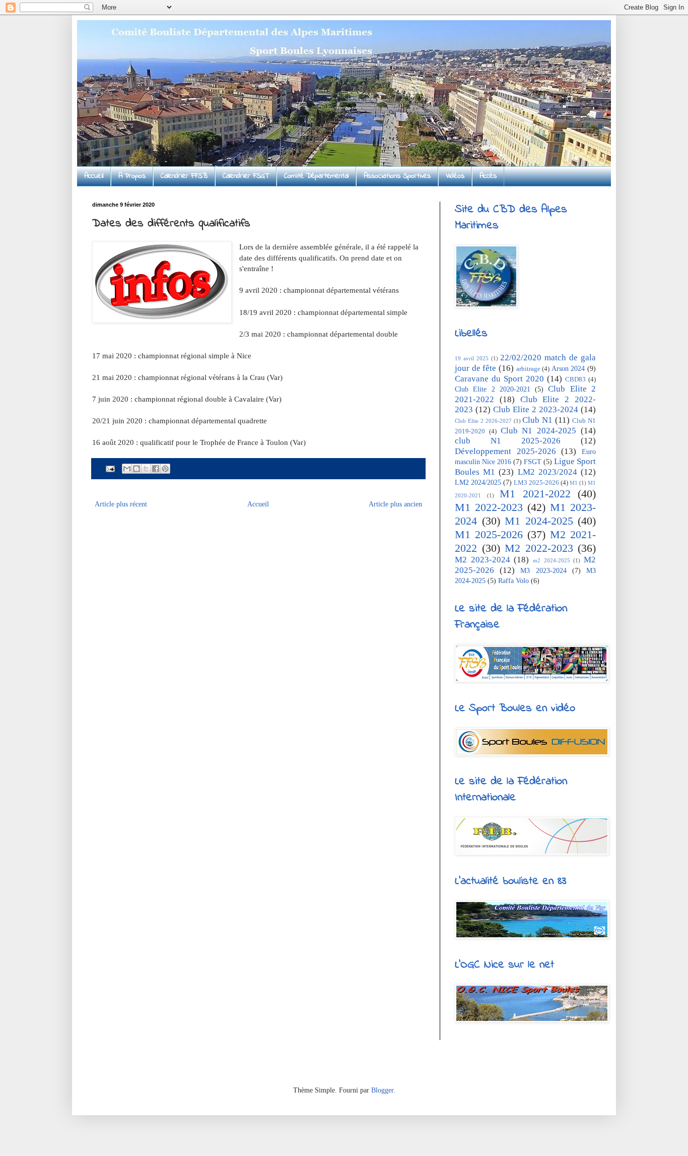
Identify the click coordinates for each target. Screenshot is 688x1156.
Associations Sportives (397, 176)
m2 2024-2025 (551, 560)
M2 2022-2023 (539, 548)
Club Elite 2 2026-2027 (483, 421)
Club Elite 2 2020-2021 (492, 389)
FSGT (532, 462)
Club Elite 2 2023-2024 (535, 409)
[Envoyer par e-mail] (127, 469)
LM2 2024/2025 (478, 482)
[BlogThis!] (136, 469)
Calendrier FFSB (184, 176)
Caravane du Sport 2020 (499, 378)
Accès (488, 176)
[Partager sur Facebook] (156, 469)
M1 (574, 483)
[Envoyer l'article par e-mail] (109, 468)
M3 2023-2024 (543, 570)
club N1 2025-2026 (508, 440)
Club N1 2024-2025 (539, 430)
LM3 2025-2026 (536, 482)
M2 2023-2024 (482, 559)
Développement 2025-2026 (505, 451)
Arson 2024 (568, 368)
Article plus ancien (395, 504)
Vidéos (455, 176)
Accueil (93, 176)
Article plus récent (121, 504)
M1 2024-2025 (539, 521)
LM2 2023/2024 (547, 472)
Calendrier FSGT (246, 176)
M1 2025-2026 (489, 534)
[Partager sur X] (146, 469)
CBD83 (575, 379)
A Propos (132, 176)
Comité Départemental (316, 176)
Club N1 (537, 420)
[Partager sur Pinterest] (165, 469)
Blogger (382, 1090)
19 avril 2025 (472, 358)
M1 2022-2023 (489, 507)
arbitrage (528, 368)
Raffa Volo (513, 581)
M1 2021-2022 (535, 493)
